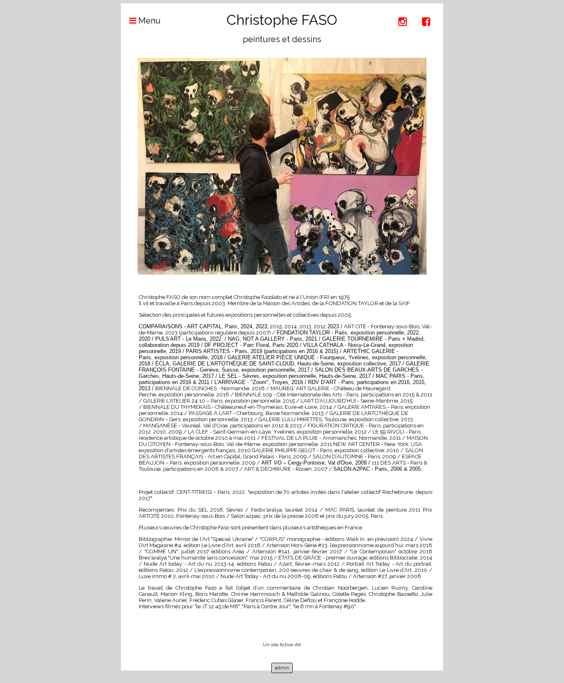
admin (282, 668)
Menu (148, 21)
